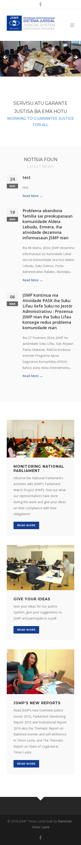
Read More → (32, 196)
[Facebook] (40, 4)
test (26, 177)
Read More (26, 525)
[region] (40, 59)
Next (75, 57)
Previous (5, 57)
